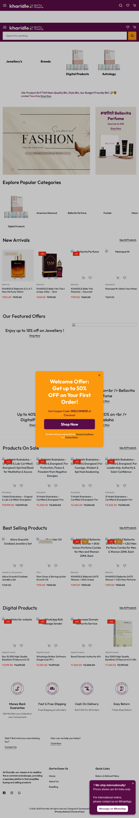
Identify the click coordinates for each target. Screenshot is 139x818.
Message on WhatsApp (112, 808)
